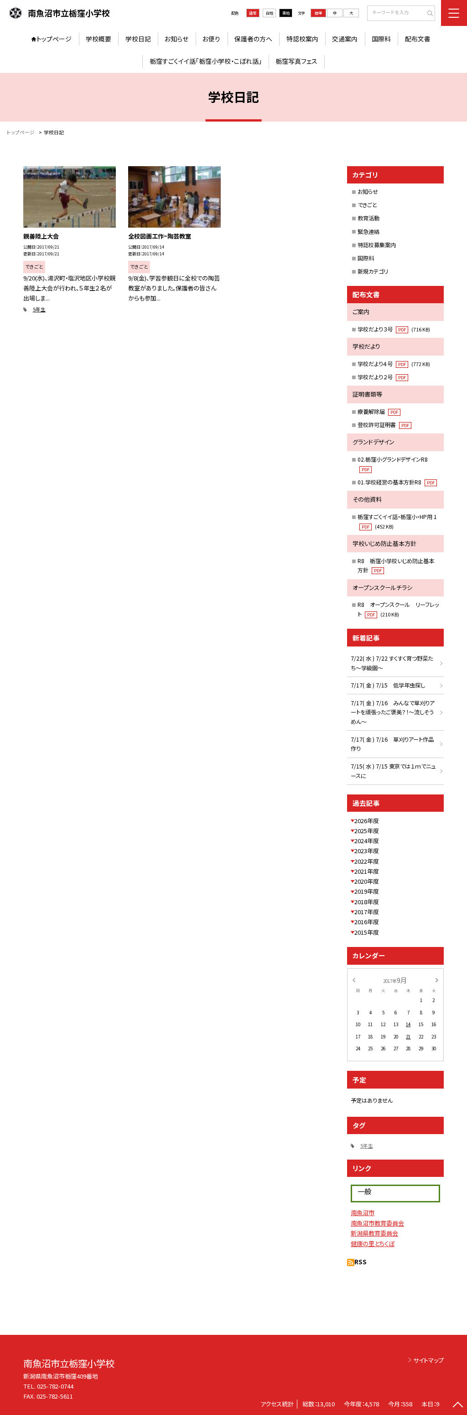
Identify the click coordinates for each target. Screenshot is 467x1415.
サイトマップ (428, 1360)
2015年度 (366, 932)
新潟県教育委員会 (374, 1233)
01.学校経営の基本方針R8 (396, 482)
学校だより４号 (394, 364)
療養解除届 (378, 411)
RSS (360, 1261)
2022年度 (366, 861)
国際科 (381, 38)
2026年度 (366, 820)
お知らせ (176, 38)
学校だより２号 (382, 377)
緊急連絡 (368, 232)
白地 (269, 12)
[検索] (427, 13)
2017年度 (366, 911)
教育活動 (368, 218)
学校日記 (138, 38)
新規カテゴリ (373, 271)
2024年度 (366, 840)
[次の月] (437, 980)
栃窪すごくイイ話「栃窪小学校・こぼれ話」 (206, 61)
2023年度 (366, 850)
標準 (318, 12)
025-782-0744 (55, 1386)
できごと (367, 205)
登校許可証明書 (383, 425)
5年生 (39, 309)
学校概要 (98, 38)
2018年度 (366, 901)
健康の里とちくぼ (372, 1243)
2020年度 (366, 881)
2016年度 (366, 921)
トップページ (54, 38)
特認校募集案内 (377, 245)
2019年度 (366, 891)
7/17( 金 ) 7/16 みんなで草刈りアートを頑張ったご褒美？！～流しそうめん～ (393, 712)
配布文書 (418, 38)
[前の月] (353, 980)
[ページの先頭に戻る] (457, 1405)
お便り (211, 38)
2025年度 (366, 830)
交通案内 (345, 38)
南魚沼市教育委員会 (377, 1223)
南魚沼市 (362, 1212)
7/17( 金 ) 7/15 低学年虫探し (388, 685)
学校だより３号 (394, 329)
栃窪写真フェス (296, 61)
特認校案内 (302, 38)
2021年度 (366, 871)
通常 (252, 12)
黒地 (286, 12)
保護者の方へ (253, 38)
